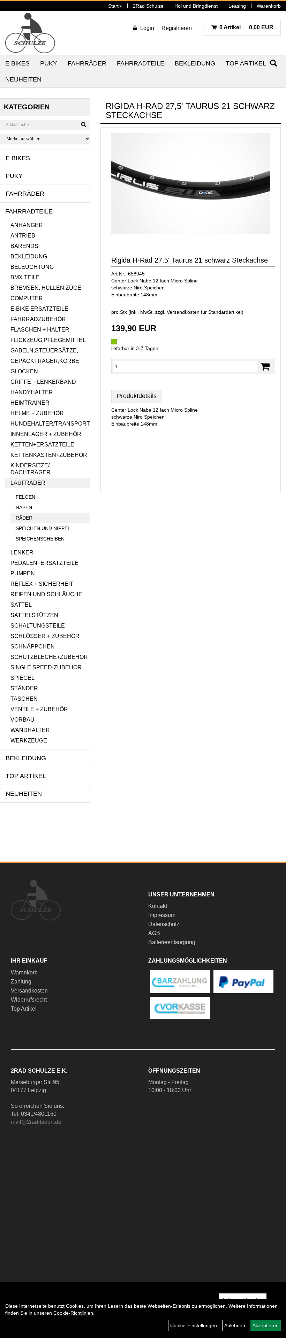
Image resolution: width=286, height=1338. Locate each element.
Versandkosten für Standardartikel (204, 312)
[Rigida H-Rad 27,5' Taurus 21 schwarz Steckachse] (190, 183)
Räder (24, 518)
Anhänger (26, 225)
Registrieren (176, 28)
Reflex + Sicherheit (41, 584)
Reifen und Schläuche (46, 594)
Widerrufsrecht (29, 1000)
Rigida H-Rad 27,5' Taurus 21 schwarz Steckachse (189, 260)
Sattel (21, 605)
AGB (154, 933)
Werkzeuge (28, 741)
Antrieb (22, 236)
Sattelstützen (34, 615)
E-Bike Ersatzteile (39, 309)
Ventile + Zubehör (39, 709)
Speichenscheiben (40, 539)
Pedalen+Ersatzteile (44, 563)
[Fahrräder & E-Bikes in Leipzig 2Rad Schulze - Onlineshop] (30, 33)
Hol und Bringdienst (196, 5)
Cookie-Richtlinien (73, 1313)
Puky (48, 63)
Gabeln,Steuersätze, (44, 350)
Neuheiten (23, 79)
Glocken (24, 371)
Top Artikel (246, 63)
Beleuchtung (32, 267)
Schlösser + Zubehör (45, 636)
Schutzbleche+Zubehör (49, 657)
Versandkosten (29, 991)
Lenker (21, 552)
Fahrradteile (140, 63)
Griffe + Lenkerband (43, 382)
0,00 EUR (246, 27)
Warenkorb (269, 5)
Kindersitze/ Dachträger (30, 468)
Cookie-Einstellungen (193, 1325)
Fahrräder (87, 63)
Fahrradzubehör (38, 319)
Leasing (237, 5)
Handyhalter (31, 392)
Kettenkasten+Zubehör (48, 455)
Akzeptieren (266, 1325)
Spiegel (22, 678)
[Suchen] (83, 125)
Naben (24, 507)
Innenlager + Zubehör (45, 434)
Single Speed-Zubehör (46, 667)
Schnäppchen (32, 646)
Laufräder (27, 483)
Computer (26, 298)
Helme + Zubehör (37, 413)
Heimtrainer (30, 403)
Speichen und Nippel (43, 528)
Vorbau (22, 720)
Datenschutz (163, 924)
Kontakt (157, 906)
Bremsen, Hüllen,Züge (45, 288)
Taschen (24, 699)
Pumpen (22, 573)
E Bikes (17, 63)
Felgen (25, 497)
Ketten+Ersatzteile (42, 445)
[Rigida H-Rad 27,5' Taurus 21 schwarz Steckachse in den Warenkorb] (265, 366)
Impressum (161, 915)
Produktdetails (137, 395)
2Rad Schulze (148, 5)
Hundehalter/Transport (50, 424)
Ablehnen (234, 1325)
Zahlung (21, 982)
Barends (24, 246)
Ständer (24, 688)
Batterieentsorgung (171, 942)
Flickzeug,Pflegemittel (48, 340)
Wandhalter (30, 730)
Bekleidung (195, 63)
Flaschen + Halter (39, 330)
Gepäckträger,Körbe (44, 361)
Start (113, 5)
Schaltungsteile (37, 626)
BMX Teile (25, 277)
